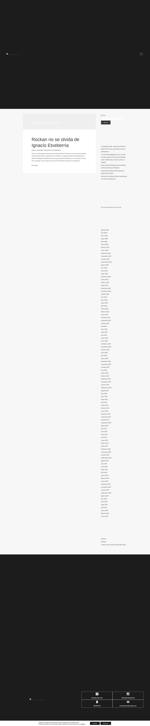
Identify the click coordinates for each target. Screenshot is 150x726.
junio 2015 (104, 501)
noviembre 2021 (106, 320)
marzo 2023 (104, 279)
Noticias (47, 150)
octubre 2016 (105, 455)
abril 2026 (104, 241)
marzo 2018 (104, 405)
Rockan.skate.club (97, 698)
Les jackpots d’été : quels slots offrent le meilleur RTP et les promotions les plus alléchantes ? (113, 149)
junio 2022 (104, 300)
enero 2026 (104, 250)
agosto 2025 (105, 265)
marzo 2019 (104, 373)
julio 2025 (104, 268)
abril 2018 (104, 402)
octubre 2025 (105, 259)
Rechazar (105, 723)
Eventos (103, 539)
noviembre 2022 (106, 291)
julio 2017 (104, 428)
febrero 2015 (105, 513)
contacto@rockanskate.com (128, 706)
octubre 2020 (105, 349)
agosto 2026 (105, 230)
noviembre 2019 (106, 364)
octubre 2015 (105, 490)
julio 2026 (104, 233)
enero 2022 (104, 314)
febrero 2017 (105, 443)
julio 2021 (104, 326)
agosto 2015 (105, 496)
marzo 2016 (104, 475)
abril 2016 (104, 472)
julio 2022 (104, 297)
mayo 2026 (104, 238)
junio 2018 (104, 396)
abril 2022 (104, 306)
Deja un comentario (38, 150)
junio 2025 (104, 271)
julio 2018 (104, 393)
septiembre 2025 (106, 262)
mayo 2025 (104, 274)
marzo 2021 (104, 338)
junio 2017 (104, 431)
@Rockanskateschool (128, 698)
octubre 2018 (105, 385)
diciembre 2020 (106, 344)
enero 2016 (104, 481)
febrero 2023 (105, 282)
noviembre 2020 (106, 347)
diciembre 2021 (106, 317)
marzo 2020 (104, 358)
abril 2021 (104, 335)
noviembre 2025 (106, 256)
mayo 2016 (104, 469)
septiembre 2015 (106, 493)
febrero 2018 (105, 408)
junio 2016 (104, 466)
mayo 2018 (104, 399)
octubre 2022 (105, 294)
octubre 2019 (105, 367)
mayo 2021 (104, 332)
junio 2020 (104, 352)
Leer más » (35, 165)
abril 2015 (104, 507)
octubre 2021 (105, 323)
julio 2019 (104, 370)
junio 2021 (104, 329)
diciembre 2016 (106, 449)
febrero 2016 (105, 478)
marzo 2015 (104, 510)
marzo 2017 (104, 440)
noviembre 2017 (106, 417)
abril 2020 (104, 355)
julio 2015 (104, 499)
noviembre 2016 (106, 452)
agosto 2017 (105, 426)
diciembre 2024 (106, 276)
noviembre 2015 (106, 487)
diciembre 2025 (106, 253)
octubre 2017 (105, 420)
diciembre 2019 (106, 361)
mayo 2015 (104, 504)
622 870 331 (97, 706)
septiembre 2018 (106, 388)
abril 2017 (104, 437)
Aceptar (95, 723)
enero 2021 (104, 341)
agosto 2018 (105, 390)
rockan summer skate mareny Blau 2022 (113, 545)
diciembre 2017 (106, 414)
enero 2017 (104, 446)
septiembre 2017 (106, 423)
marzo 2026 (104, 244)
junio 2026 (104, 236)
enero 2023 (104, 285)
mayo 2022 (104, 303)
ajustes (83, 724)
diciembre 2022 (106, 288)
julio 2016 (104, 464)
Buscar (103, 115)
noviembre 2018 (106, 382)
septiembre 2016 (106, 458)
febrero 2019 (105, 376)
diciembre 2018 (106, 379)
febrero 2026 (105, 247)
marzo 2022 (104, 309)
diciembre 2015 (106, 484)
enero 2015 (104, 516)
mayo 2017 (104, 434)
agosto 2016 (105, 461)
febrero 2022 (105, 312)
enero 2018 (104, 411)
